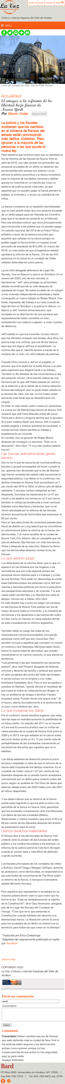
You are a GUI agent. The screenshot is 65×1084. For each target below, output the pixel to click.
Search (58, 3)
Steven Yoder (18, 113)
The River (11, 943)
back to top (8, 959)
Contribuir (50, 3)
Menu (8, 25)
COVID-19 (32, 3)
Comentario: (9, 1005)
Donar (41, 3)
